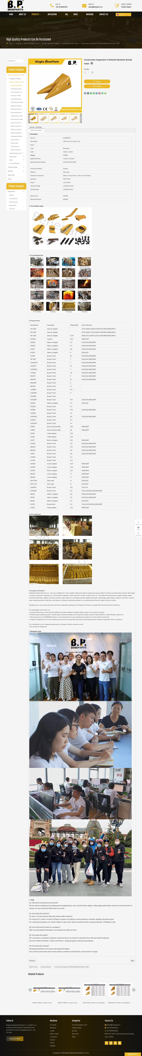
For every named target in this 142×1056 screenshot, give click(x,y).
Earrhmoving (13, 202)
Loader (52, 1031)
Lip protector (15, 139)
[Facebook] (106, 1043)
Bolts (11, 160)
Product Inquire (126, 7)
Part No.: (32, 127)
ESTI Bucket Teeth (17, 119)
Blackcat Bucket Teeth (18, 133)
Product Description (36, 130)
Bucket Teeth (33, 967)
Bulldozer (53, 1028)
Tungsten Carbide (15, 78)
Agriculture (12, 205)
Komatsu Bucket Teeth (18, 89)
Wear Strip (11, 175)
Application (11, 191)
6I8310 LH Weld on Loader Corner (67, 1003)
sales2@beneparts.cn (95, 7)
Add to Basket (97, 86)
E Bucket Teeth (16, 95)
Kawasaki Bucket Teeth (18, 136)
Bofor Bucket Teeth (17, 123)
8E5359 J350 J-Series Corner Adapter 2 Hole (94, 1003)
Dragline (52, 1046)
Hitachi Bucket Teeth (17, 126)
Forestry (12, 209)
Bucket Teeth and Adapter (17, 82)
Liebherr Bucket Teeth (18, 106)
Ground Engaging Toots (79, 1025)
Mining (11, 195)
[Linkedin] (111, 1043)
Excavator (53, 1025)
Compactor (53, 1037)
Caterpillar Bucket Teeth (18, 85)
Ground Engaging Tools (15, 75)
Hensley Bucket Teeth (18, 109)
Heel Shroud (15, 146)
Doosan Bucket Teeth (18, 112)
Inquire (98, 81)
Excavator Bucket (46, 967)
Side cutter (14, 143)
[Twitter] (115, 1043)
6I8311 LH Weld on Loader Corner (42, 1003)
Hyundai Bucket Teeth (18, 99)
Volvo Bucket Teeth (17, 92)
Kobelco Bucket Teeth (18, 129)
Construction (13, 198)
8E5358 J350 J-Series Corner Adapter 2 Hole (119, 1003)
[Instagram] (119, 1043)
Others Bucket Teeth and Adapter (18, 150)
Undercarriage (12, 167)
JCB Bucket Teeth (17, 116)
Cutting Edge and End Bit (17, 153)
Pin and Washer (14, 163)
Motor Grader (54, 1034)
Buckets (10, 171)
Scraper (52, 1040)
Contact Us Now (14, 1039)
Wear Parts (12, 156)
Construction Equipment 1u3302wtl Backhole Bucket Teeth (71, 967)
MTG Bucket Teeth (17, 102)
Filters (10, 179)
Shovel (52, 1043)
